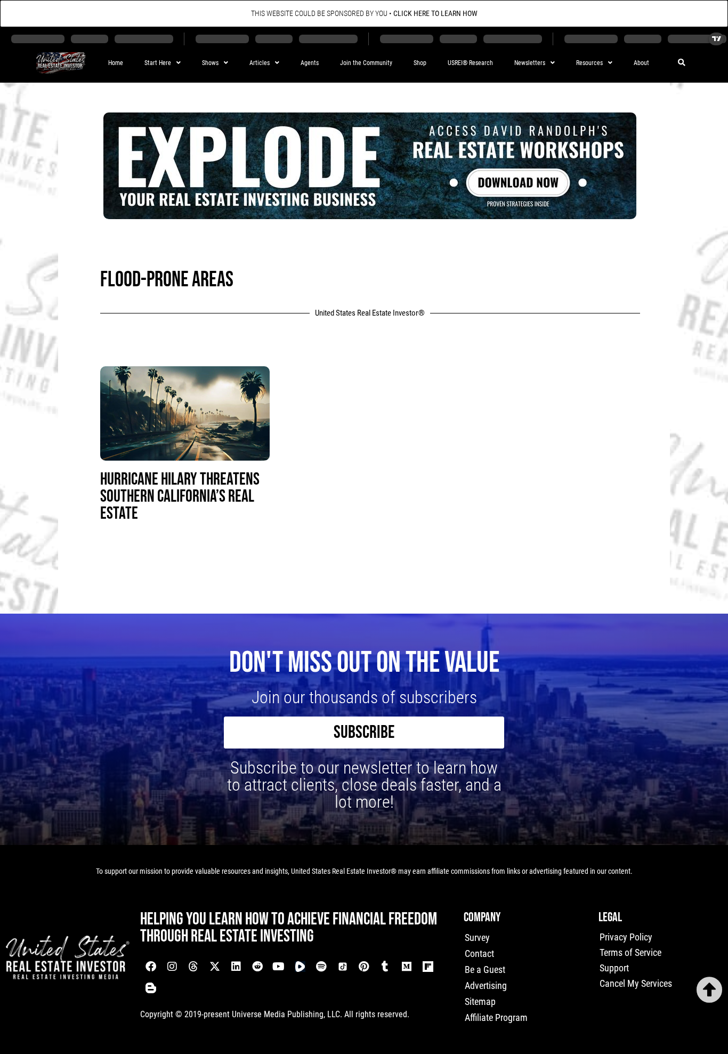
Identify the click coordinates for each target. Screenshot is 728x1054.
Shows (210, 63)
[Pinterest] (364, 966)
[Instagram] (172, 966)
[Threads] (193, 966)
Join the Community (366, 63)
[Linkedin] (236, 966)
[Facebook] (150, 966)
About (641, 63)
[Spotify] (321, 966)
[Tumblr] (385, 966)
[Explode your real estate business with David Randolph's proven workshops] (369, 215)
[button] (682, 63)
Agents (310, 63)
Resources (589, 63)
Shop (420, 63)
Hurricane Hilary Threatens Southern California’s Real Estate (180, 496)
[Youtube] (278, 966)
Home (115, 63)
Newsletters (529, 63)
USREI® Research (470, 63)
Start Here (157, 63)
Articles (259, 63)
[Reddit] (257, 966)
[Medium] (406, 966)
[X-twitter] (214, 966)
